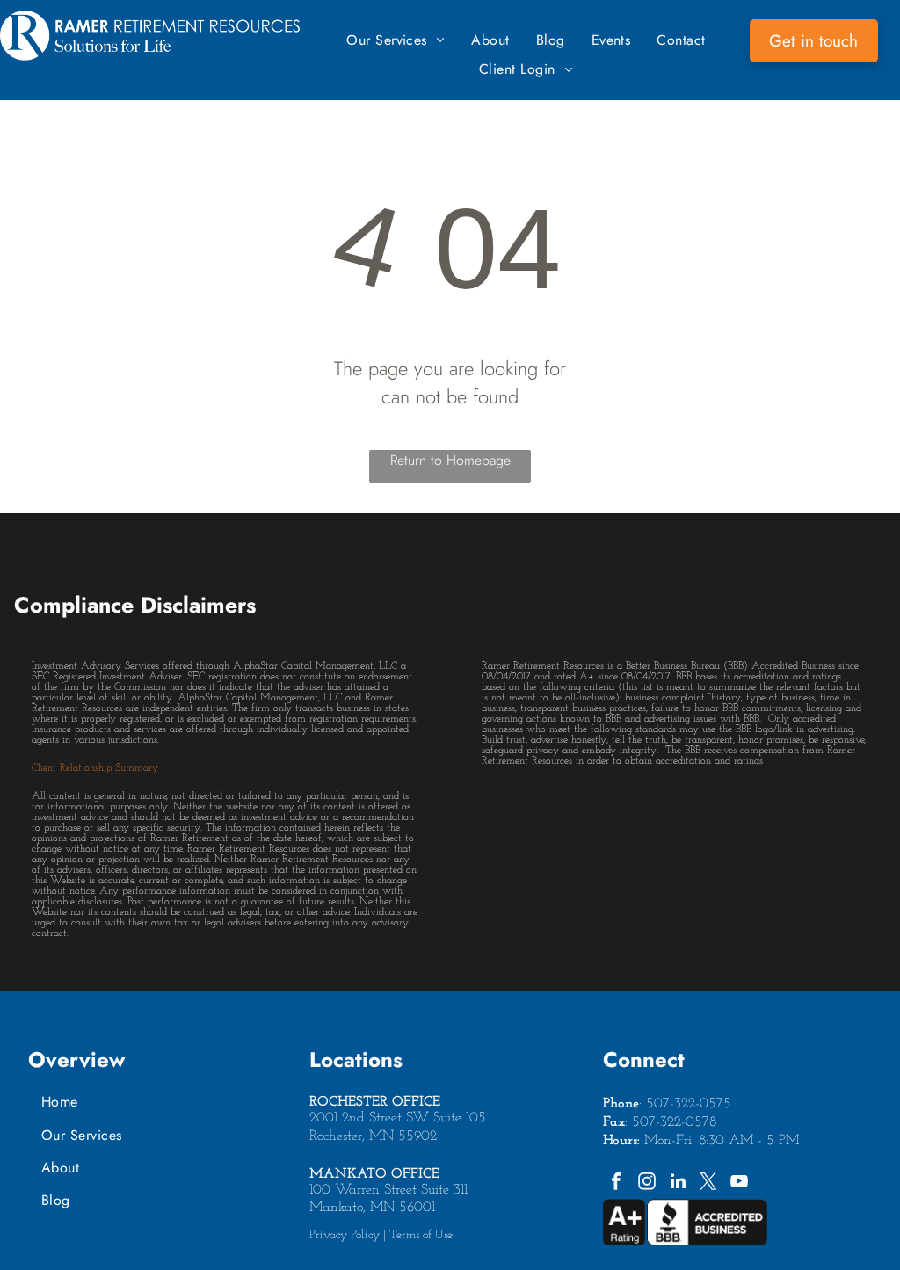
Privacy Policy (344, 1235)
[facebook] (616, 1183)
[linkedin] (677, 1183)
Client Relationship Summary (95, 768)
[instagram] (647, 1183)
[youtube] (739, 1183)
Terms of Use (421, 1235)
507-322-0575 (688, 1104)
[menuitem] (395, 39)
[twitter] (708, 1183)
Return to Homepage (450, 460)
